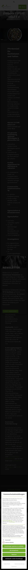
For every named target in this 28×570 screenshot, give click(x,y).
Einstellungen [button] (12, 521)
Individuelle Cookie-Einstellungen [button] (14, 558)
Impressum (14, 566)
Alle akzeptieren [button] (14, 550)
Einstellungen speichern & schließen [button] (14, 546)
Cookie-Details (7, 564)
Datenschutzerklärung (7, 520)
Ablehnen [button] (14, 554)
